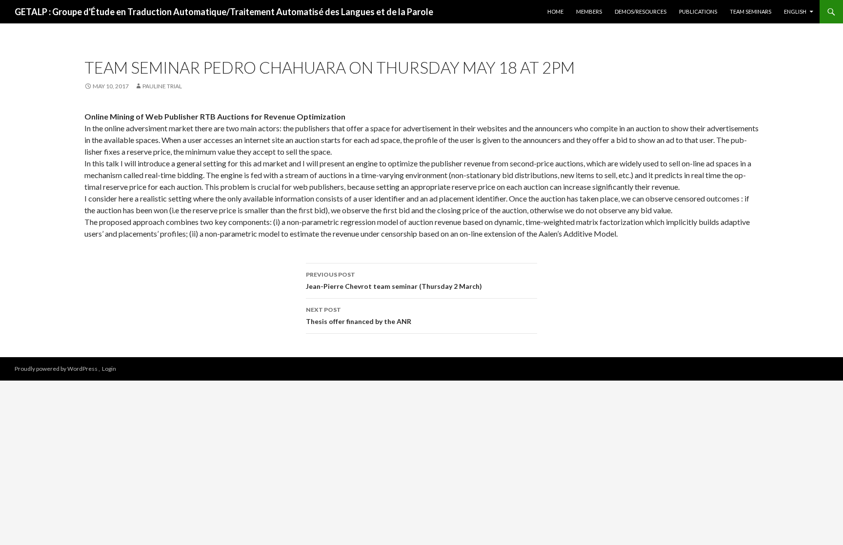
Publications (698, 11)
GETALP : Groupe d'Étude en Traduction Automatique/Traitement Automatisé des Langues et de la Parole (224, 11)
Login (109, 368)
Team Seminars (750, 11)
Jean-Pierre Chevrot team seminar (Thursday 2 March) (394, 280)
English (795, 11)
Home (555, 11)
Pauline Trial (162, 86)
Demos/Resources (640, 11)
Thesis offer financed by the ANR (358, 315)
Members (589, 11)
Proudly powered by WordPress (57, 368)
